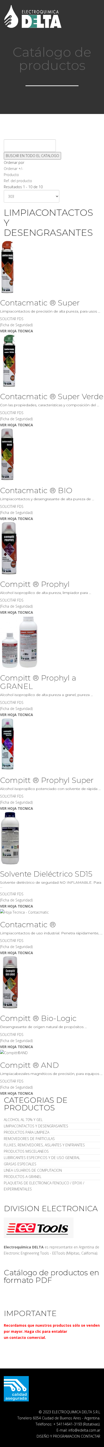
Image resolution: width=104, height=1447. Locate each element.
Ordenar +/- (13, 168)
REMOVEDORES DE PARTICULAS (29, 1138)
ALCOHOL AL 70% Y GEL (23, 1119)
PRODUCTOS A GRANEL (22, 1176)
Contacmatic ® (28, 924)
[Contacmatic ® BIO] (52, 454)
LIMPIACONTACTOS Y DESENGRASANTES (36, 1126)
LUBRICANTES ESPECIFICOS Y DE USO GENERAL (42, 1157)
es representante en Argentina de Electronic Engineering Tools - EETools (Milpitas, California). (51, 1250)
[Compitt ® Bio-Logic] (52, 982)
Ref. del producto (18, 180)
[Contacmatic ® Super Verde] (52, 360)
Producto (11, 174)
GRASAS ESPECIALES (20, 1164)
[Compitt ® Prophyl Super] (52, 744)
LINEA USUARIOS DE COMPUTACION (33, 1170)
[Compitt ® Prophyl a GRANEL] (52, 642)
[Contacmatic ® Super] (52, 267)
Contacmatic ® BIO (36, 490)
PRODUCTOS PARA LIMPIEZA (26, 1132)
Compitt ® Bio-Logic (38, 1018)
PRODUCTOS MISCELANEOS (26, 1151)
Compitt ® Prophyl (35, 584)
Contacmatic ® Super (40, 302)
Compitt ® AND (29, 1065)
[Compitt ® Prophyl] (52, 548)
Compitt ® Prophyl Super (47, 780)
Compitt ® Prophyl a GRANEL (38, 682)
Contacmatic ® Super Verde (51, 396)
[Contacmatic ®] (52, 912)
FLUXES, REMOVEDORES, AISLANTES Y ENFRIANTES (44, 1145)
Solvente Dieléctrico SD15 (46, 874)
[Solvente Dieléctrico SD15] (52, 838)
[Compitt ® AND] (52, 1053)
